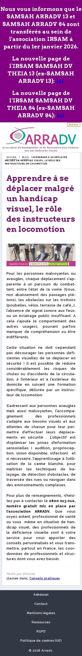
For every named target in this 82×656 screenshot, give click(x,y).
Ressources (41, 622)
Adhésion (41, 594)
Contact (41, 604)
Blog (25, 157)
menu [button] (74, 124)
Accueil (11, 157)
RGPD (40, 631)
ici (60, 81)
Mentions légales (41, 613)
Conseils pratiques (44, 578)
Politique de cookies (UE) (40, 640)
